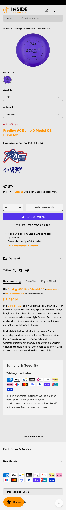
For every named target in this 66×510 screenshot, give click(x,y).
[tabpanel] (33, 321)
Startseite (7, 28)
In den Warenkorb (44, 207)
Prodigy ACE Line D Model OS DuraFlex (32, 28)
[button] (53, 10)
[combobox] (33, 18)
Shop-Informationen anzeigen (23, 245)
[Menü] (60, 10)
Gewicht (8, 90)
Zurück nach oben (33, 436)
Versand (19, 191)
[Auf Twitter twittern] (14, 270)
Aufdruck (8, 107)
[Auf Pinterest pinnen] (27, 270)
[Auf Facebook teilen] (20, 270)
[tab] (12, 281)
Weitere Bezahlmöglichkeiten (33, 225)
